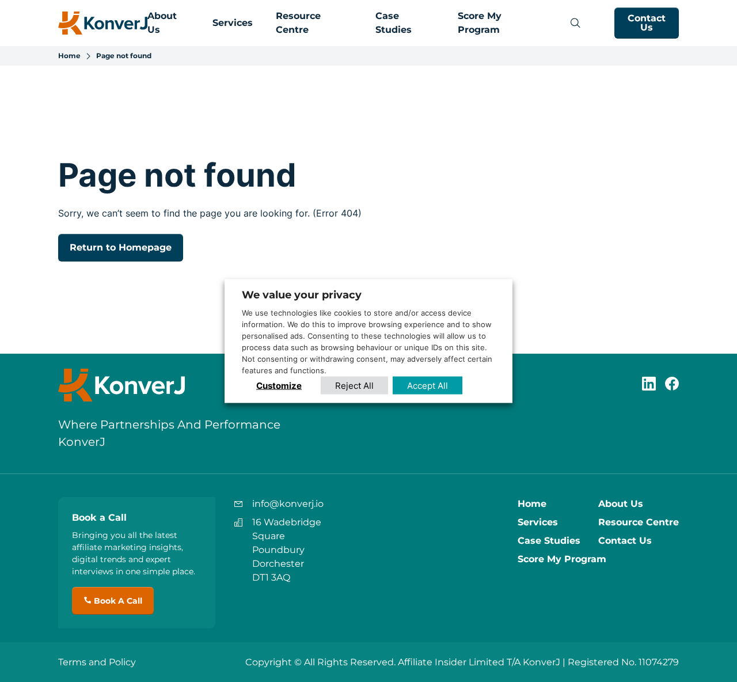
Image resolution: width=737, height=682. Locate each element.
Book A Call (117, 601)
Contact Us (647, 23)
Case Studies (549, 540)
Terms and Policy (97, 662)
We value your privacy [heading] (302, 295)
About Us (620, 503)
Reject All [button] (354, 385)
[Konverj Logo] (102, 23)
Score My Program (562, 559)
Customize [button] (279, 385)
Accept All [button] (427, 385)
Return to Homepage (121, 247)
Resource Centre (638, 522)
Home (69, 55)
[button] (575, 23)
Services (232, 22)
